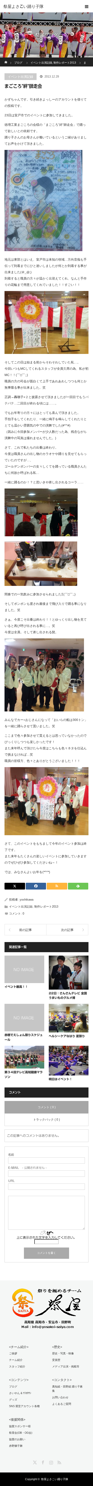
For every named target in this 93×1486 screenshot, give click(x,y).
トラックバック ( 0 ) (46, 1119)
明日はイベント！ (60, 1079)
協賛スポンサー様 (20, 1426)
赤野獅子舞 (16, 1445)
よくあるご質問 (61, 1404)
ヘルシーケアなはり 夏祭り (67, 1036)
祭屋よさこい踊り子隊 (54, 1479)
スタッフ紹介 (17, 1366)
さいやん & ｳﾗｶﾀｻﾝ (20, 1393)
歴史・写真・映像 (63, 1353)
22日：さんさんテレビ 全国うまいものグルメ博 (68, 996)
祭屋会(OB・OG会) (20, 1432)
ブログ (13, 1386)
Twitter (34, 1461)
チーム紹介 (16, 1360)
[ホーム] (6, 59)
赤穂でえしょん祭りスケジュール (24, 1037)
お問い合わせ (60, 1397)
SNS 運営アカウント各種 (24, 1406)
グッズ (13, 1399)
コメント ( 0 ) (47, 1107)
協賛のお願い (17, 1439)
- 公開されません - (27, 1167)
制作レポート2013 (46, 906)
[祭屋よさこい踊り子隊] (39, 6)
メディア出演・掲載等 (65, 1366)
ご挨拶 (13, 1353)
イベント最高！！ (16, 986)
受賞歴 (56, 1360)
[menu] (86, 6)
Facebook (42, 1461)
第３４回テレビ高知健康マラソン (24, 1074)
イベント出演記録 (20, 76)
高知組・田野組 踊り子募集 (67, 1388)
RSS (58, 1461)
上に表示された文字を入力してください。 (46, 1237)
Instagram (50, 1461)
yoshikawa (26, 899)
